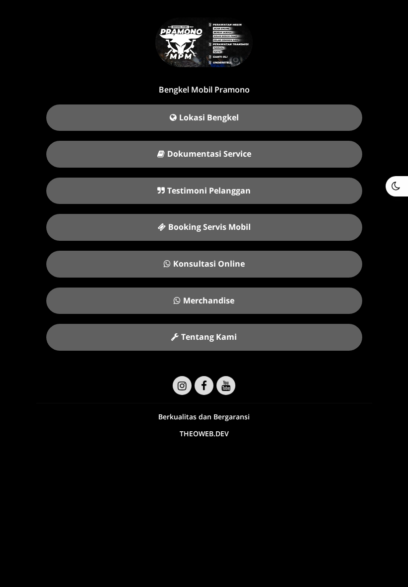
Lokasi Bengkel (209, 117)
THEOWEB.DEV (204, 433)
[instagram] (182, 385)
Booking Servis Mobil (209, 226)
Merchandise (208, 300)
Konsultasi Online (209, 263)
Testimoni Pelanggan (209, 190)
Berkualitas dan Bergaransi (204, 416)
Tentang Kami (209, 336)
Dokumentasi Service (209, 153)
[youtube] (225, 385)
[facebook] (204, 385)
